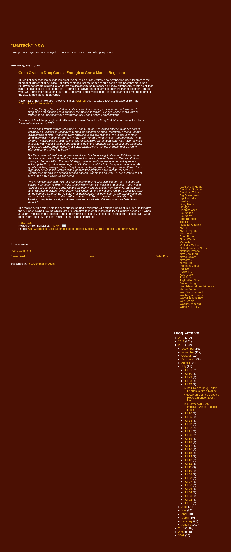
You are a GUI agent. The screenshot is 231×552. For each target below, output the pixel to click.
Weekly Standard (190, 303)
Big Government (190, 195)
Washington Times (191, 295)
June (184, 506)
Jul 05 (189, 488)
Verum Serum (188, 289)
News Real (186, 262)
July (184, 366)
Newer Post (18, 256)
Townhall (80, 100)
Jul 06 (189, 485)
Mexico (89, 228)
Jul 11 (188, 467)
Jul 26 (189, 413)
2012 (181, 341)
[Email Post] (64, 225)
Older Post (162, 256)
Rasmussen (187, 274)
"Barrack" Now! (28, 45)
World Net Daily (189, 306)
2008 (181, 535)
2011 (181, 344)
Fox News (186, 215)
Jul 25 (189, 416)
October (186, 355)
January (186, 524)
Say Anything (188, 283)
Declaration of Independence (66, 228)
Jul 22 (189, 427)
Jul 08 (189, 478)
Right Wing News (190, 280)
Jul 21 (189, 431)
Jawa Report (187, 236)
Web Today (187, 300)
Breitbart (185, 201)
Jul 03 (189, 495)
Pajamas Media (189, 265)
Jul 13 (189, 460)
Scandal (134, 228)
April (184, 514)
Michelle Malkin (189, 245)
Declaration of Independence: (36, 103)
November (188, 352)
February (187, 521)
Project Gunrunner (116, 228)
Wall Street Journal (191, 292)
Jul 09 (189, 474)
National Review (190, 251)
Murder (99, 228)
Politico (184, 268)
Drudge (184, 207)
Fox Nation (186, 212)
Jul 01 (189, 503)
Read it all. (25, 222)
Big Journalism (189, 198)
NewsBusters (188, 256)
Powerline (186, 271)
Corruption (40, 228)
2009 (181, 531)
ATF (30, 228)
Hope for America (190, 224)
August (186, 362)
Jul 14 (189, 456)
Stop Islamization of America (197, 286)
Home (90, 256)
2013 (181, 337)
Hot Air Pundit (188, 230)
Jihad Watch (187, 239)
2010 (181, 528)
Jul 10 (189, 470)
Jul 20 (189, 435)
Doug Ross (187, 204)
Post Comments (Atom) (41, 263)
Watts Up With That (191, 298)
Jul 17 (189, 445)
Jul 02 (189, 499)
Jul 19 (189, 438)
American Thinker (190, 192)
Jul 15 (189, 452)
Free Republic (188, 218)
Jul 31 (189, 370)
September (188, 359)
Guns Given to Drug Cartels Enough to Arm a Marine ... (201, 389)
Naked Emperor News (193, 248)
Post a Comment (21, 250)
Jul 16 (189, 449)
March (185, 517)
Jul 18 (189, 442)
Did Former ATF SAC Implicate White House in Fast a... (201, 406)
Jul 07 (189, 481)
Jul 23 (189, 424)
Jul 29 (189, 377)
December (188, 348)
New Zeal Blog (189, 254)
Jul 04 (189, 492)
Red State (186, 277)
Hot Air (184, 227)
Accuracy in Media (191, 186)
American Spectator (192, 189)
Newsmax (186, 259)
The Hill (184, 221)
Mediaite (185, 242)
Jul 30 (189, 373)
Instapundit (186, 233)
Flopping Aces (188, 210)
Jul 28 (189, 380)
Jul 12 (189, 463)
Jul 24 (189, 420)
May (184, 510)
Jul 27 (189, 384)
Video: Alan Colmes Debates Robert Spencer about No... (201, 397)
